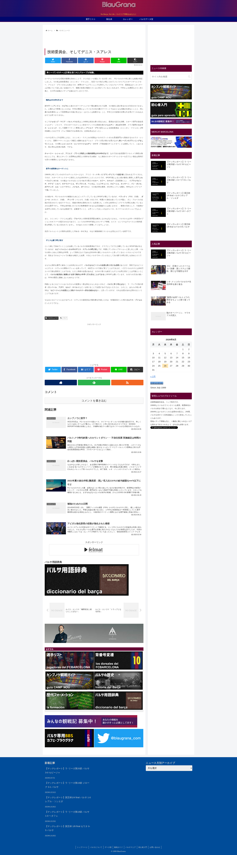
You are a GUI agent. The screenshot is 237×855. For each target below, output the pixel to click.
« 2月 (153, 376)
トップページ (82, 847)
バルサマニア (130, 847)
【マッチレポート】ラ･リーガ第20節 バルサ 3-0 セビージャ (67, 770)
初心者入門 (142, 847)
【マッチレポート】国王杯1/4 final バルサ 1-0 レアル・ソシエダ (68, 799)
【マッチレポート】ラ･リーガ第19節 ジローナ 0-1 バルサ (67, 785)
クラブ (64, 318)
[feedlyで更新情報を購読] (94, 382)
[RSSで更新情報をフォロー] (127, 382)
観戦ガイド (118, 847)
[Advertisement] (94, 39)
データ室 (108, 847)
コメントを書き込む (94, 400)
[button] (189, 76)
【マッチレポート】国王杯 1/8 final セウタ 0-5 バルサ (67, 828)
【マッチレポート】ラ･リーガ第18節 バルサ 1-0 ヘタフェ (67, 814)
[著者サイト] (61, 382)
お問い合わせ (155, 847)
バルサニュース (52, 318)
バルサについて (96, 847)
